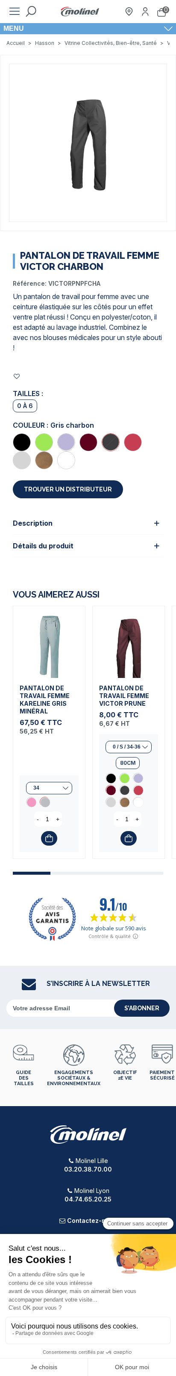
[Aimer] (17, 376)
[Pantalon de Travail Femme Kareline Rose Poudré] (31, 802)
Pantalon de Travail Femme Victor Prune (124, 695)
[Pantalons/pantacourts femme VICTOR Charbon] (88, 142)
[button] (31, 873)
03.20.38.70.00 (88, 1169)
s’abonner (141, 1008)
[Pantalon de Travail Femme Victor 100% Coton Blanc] (66, 460)
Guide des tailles (24, 1078)
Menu (13, 28)
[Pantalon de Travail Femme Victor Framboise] (133, 442)
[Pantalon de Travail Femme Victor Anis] (44, 442)
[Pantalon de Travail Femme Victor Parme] (66, 442)
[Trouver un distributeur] (129, 11)
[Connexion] (145, 11)
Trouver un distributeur (68, 489)
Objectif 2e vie (125, 1075)
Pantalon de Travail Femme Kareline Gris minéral (45, 699)
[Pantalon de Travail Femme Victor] (22, 442)
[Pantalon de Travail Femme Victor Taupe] (44, 460)
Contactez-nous (92, 1220)
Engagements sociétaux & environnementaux (73, 1078)
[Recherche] (31, 11)
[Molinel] (79, 12)
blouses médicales (71, 337)
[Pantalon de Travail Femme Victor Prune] (88, 442)
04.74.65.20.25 (88, 1199)
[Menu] (14, 11)
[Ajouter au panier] (49, 838)
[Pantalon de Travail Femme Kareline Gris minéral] (49, 642)
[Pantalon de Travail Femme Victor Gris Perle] (22, 460)
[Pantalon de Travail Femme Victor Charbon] (111, 442)
